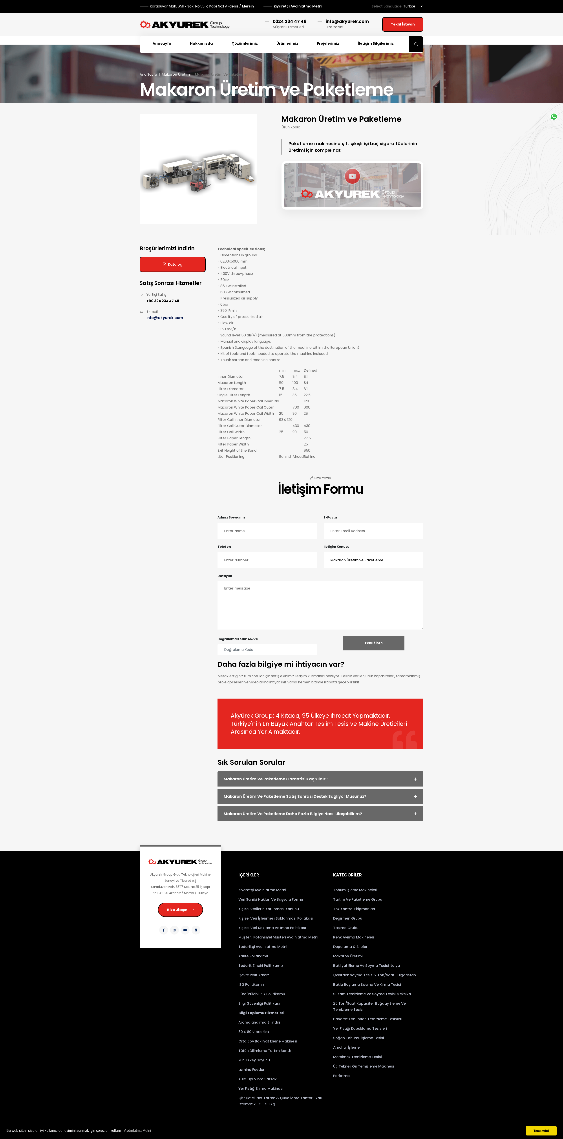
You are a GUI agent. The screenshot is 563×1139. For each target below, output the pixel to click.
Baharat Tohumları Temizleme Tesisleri (367, 1019)
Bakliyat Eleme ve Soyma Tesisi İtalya (366, 965)
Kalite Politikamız (253, 956)
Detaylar (225, 576)
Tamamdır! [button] (541, 1130)
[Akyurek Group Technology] (180, 861)
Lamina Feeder (251, 1069)
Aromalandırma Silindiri (259, 1022)
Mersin (202, 6)
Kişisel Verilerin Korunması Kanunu (268, 908)
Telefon (224, 546)
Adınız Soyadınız (231, 517)
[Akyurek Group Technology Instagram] (174, 930)
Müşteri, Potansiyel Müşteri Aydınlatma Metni (278, 937)
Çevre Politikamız (253, 975)
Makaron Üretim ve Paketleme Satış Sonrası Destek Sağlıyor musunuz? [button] (295, 796)
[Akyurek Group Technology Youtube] (185, 930)
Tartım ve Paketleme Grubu (357, 899)
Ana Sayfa (148, 74)
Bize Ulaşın (177, 909)
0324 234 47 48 (290, 21)
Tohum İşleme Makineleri (355, 890)
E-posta (330, 517)
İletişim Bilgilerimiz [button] (376, 43)
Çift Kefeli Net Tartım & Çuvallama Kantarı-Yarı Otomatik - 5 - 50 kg (280, 1101)
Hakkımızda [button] (201, 43)
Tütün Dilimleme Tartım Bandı (264, 1050)
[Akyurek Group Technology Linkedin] (196, 930)
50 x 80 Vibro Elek (253, 1031)
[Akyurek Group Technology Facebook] (163, 930)
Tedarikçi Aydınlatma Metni (262, 946)
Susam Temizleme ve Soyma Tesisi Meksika (372, 994)
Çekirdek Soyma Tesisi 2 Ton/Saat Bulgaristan (374, 975)
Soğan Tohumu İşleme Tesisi (358, 1037)
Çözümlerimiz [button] (245, 43)
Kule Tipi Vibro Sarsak (257, 1079)
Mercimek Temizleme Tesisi (357, 1056)
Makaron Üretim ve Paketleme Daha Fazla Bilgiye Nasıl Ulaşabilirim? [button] (293, 813)
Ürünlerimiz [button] (287, 43)
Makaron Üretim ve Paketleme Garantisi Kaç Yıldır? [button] (275, 779)
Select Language (386, 6)
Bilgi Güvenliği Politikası (259, 1003)
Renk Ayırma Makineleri (353, 937)
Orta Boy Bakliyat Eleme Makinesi (267, 1041)
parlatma (341, 1075)
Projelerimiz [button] (328, 43)
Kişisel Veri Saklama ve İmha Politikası (272, 927)
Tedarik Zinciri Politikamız (260, 965)
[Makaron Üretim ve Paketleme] (198, 169)
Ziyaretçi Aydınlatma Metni (298, 6)
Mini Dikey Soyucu (254, 1060)
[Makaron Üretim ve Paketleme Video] (352, 184)
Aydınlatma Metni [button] (137, 1130)
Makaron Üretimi (176, 74)
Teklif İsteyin (403, 24)
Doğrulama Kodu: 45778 (238, 639)
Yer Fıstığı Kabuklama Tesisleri (360, 1028)
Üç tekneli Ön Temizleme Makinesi (363, 1066)
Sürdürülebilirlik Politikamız (261, 994)
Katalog (175, 264)
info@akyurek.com (347, 21)
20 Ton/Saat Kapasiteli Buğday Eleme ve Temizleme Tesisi (369, 1006)
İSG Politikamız (251, 984)
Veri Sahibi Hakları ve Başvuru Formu (270, 899)
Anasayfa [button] (162, 43)
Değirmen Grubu (347, 918)
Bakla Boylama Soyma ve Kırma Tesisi (367, 984)
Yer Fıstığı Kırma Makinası (260, 1088)
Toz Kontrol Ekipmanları (354, 908)
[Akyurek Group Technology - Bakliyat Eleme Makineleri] (185, 24)
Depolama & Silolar (350, 946)
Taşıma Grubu (345, 927)
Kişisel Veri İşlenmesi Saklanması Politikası (275, 918)
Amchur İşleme (346, 1047)
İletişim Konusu (336, 546)
